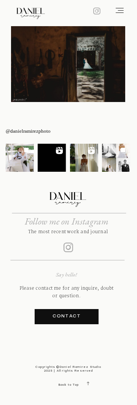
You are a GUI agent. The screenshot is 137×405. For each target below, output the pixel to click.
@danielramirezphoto (28, 131)
